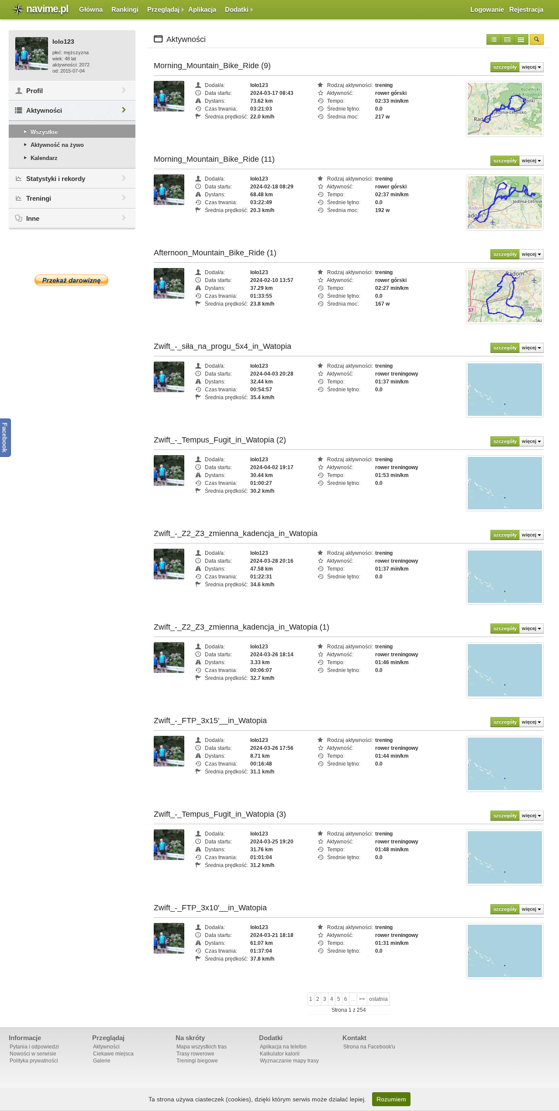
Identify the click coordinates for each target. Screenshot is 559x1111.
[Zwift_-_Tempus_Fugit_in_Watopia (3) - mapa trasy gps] (505, 857)
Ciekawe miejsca (113, 1054)
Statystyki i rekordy (55, 178)
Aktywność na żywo (57, 145)
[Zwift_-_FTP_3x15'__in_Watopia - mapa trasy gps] (505, 763)
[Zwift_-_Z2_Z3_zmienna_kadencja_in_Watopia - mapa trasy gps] (505, 576)
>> (362, 999)
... (353, 999)
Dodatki (236, 9)
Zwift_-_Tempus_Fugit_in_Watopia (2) (220, 439)
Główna (91, 9)
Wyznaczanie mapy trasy (289, 1061)
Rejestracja (526, 9)
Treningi (38, 198)
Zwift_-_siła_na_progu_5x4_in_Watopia (222, 346)
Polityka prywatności (34, 1061)
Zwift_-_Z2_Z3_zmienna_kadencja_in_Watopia (235, 533)
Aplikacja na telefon (283, 1047)
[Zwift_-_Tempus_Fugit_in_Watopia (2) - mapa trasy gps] (505, 483)
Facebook (5, 438)
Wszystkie (44, 132)
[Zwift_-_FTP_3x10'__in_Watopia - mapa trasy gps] (505, 950)
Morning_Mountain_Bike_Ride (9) (212, 65)
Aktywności (44, 110)
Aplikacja (202, 9)
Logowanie (487, 9)
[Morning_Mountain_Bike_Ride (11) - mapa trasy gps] (505, 202)
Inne (32, 218)
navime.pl (47, 8)
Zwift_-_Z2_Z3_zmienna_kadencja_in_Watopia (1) (241, 627)
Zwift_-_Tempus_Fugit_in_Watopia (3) (220, 814)
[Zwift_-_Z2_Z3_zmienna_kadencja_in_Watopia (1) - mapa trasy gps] (505, 670)
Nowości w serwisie (33, 1054)
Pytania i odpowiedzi (34, 1047)
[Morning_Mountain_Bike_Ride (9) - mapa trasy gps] (505, 108)
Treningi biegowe (197, 1061)
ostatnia (378, 999)
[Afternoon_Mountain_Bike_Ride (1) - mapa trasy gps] (505, 296)
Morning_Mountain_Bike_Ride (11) (214, 159)
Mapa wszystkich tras (201, 1047)
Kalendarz (44, 158)
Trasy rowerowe (195, 1054)
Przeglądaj (163, 9)
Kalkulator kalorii (280, 1054)
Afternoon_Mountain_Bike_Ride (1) (215, 252)
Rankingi (124, 9)
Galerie (101, 1061)
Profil (34, 90)
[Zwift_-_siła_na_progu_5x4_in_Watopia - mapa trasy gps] (505, 389)
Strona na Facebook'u (369, 1047)
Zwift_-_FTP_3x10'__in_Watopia (210, 907)
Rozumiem (391, 1099)
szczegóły (505, 67)
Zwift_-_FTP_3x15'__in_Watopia (210, 720)
